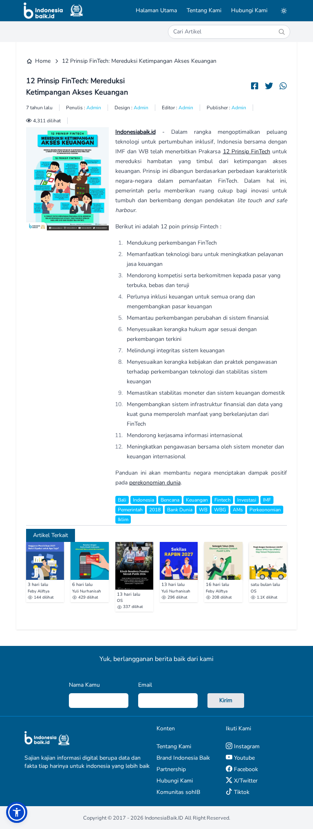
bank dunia (179, 509)
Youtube (243, 758)
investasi (246, 500)
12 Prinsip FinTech (246, 151)
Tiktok (240, 792)
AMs (238, 509)
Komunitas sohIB (178, 792)
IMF (267, 500)
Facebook (245, 769)
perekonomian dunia (155, 482)
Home (43, 61)
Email (145, 685)
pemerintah (130, 509)
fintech (222, 500)
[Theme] (283, 10)
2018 (155, 509)
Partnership (171, 769)
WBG (220, 509)
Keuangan (197, 500)
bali (122, 500)
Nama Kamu (84, 685)
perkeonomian (265, 509)
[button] (16, 812)
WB (203, 509)
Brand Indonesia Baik (183, 758)
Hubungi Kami (249, 10)
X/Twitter (245, 781)
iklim (123, 519)
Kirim (225, 700)
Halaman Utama (156, 10)
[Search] (281, 32)
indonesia (143, 500)
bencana (170, 500)
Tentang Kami (204, 10)
